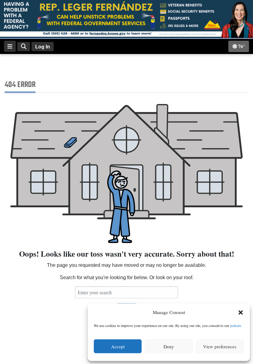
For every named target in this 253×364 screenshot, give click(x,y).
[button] (241, 312)
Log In (42, 46)
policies (235, 325)
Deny (169, 346)
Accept (118, 346)
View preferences (219, 346)
